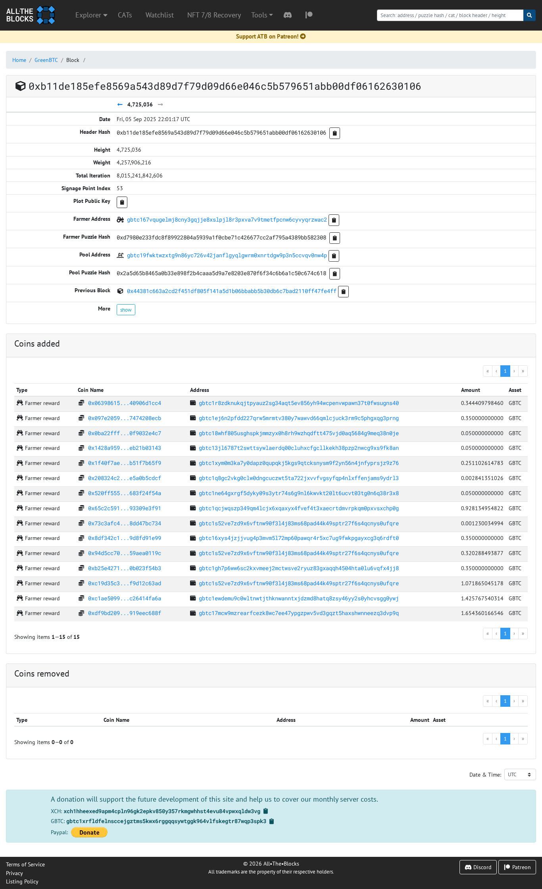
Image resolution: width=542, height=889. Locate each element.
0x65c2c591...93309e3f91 (124, 508)
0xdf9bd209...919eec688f (124, 613)
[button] (262, 15)
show (126, 310)
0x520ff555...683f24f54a (124, 493)
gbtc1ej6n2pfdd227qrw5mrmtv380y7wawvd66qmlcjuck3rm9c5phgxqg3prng (299, 418)
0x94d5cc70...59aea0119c (124, 553)
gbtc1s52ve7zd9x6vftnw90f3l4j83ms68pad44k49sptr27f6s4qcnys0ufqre (299, 523)
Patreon (521, 867)
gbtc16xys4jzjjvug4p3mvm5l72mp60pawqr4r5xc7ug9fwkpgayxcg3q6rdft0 (299, 538)
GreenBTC (46, 60)
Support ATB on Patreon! (267, 36)
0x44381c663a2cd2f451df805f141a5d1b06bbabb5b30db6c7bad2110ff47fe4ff (231, 291)
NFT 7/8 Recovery (214, 14)
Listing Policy (22, 881)
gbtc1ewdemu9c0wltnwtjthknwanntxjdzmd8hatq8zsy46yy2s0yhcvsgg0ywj (299, 598)
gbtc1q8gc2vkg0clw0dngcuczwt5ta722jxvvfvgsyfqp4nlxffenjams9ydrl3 (299, 478)
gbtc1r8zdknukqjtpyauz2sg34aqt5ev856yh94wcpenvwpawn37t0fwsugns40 (299, 403)
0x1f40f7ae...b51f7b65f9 (124, 463)
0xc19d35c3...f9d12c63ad (124, 583)
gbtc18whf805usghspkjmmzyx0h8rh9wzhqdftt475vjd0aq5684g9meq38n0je (299, 433)
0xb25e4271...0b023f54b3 (124, 568)
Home (19, 60)
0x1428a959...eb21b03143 (124, 447)
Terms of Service (25, 864)
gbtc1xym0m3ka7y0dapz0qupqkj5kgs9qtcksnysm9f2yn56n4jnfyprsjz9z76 (299, 463)
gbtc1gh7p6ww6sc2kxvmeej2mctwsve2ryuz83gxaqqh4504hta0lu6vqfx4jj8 (299, 568)
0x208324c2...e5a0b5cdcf (124, 478)
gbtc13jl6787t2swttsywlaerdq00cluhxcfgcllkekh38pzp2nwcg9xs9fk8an (299, 447)
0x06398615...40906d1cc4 (124, 403)
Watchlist (160, 14)
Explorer (89, 14)
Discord (482, 867)
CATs (125, 14)
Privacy (14, 873)
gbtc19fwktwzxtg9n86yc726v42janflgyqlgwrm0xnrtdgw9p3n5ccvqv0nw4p (227, 255)
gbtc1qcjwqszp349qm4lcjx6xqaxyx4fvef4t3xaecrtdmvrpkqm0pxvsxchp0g (299, 508)
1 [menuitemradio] (505, 371)
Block (72, 60)
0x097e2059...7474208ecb (124, 418)
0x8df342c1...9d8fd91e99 (124, 538)
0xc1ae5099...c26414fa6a (124, 598)
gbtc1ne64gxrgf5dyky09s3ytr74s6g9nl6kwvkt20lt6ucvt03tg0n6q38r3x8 (299, 493)
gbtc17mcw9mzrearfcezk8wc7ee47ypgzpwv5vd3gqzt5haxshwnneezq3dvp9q (299, 613)
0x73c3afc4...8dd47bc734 (124, 523)
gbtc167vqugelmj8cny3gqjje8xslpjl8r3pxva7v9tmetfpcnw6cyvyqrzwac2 (227, 219)
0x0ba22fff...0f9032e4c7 (124, 433)
